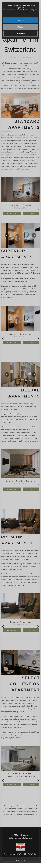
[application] (20, 431)
